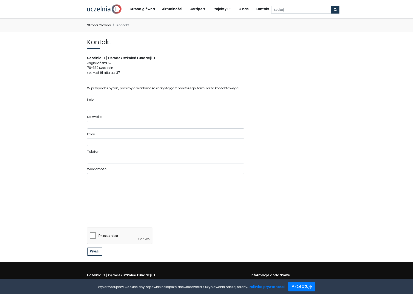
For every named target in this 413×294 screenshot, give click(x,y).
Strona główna (142, 9)
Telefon (93, 151)
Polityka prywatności (267, 286)
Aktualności (172, 9)
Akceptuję (302, 286)
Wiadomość (96, 169)
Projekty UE (222, 9)
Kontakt (263, 9)
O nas (244, 9)
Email (91, 134)
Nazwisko (94, 116)
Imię (90, 99)
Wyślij (94, 251)
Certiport (197, 9)
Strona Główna (99, 25)
